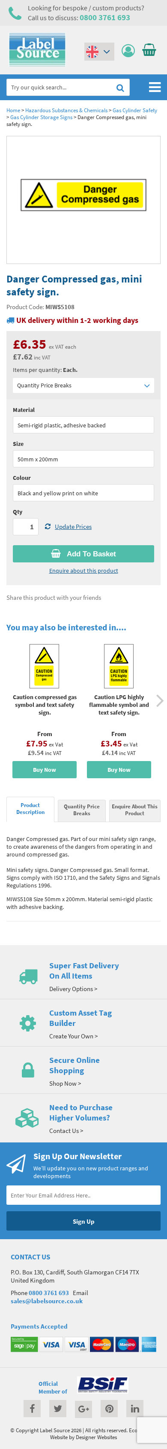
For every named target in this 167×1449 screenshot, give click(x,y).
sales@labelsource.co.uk (47, 1301)
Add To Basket (90, 554)
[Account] (130, 51)
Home (13, 110)
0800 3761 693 (105, 17)
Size (18, 444)
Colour (22, 478)
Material (24, 410)
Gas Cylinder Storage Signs (41, 117)
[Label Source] (37, 64)
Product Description (30, 808)
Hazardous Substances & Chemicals (66, 110)
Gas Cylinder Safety (135, 110)
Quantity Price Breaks (44, 385)
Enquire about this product (83, 570)
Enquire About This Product (135, 810)
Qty (17, 512)
